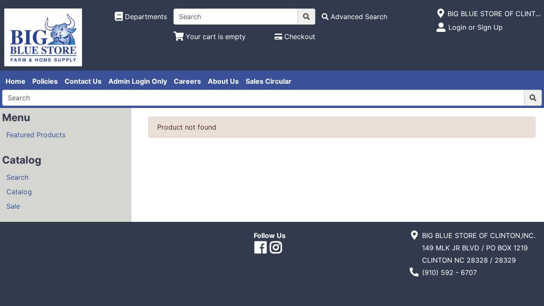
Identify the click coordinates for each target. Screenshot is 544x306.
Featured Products (35, 134)
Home (16, 81)
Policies (45, 81)
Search (17, 177)
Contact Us (83, 81)
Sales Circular (269, 81)
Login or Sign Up (475, 27)
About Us (223, 81)
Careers (187, 81)
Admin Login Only (137, 81)
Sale (13, 206)
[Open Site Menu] (440, 13)
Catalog (19, 191)
